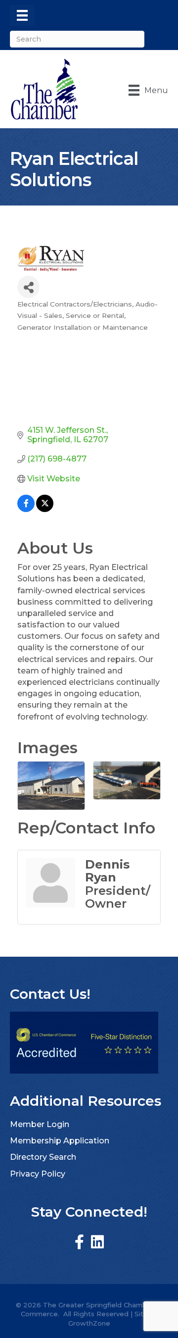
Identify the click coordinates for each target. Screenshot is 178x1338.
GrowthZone (89, 1323)
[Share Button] (28, 287)
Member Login (39, 1124)
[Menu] (22, 15)
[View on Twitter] (44, 509)
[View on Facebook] (26, 509)
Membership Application (59, 1140)
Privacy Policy (37, 1174)
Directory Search (43, 1157)
